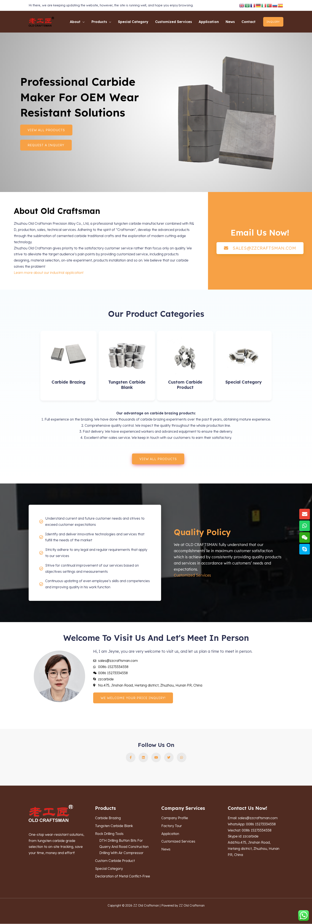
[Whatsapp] (304, 525)
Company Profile (174, 818)
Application (170, 834)
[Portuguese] (269, 5)
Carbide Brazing (68, 382)
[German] (258, 5)
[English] (242, 5)
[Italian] (264, 5)
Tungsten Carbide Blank (126, 384)
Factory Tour (171, 826)
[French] (253, 5)
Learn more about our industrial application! (48, 272)
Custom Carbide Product (185, 384)
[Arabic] (247, 5)
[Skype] (304, 549)
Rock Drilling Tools (109, 834)
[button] (82, 22)
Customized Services (192, 575)
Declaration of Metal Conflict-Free (122, 876)
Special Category (243, 382)
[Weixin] (304, 537)
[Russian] (275, 5)
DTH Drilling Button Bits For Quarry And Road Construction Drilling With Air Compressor (124, 846)
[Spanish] (280, 5)
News (165, 849)
